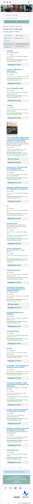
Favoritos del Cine (12, 450)
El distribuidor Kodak (13, 270)
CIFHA (4, 2)
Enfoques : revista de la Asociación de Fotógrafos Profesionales (18, 429)
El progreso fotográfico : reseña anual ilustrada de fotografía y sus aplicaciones (18, 384)
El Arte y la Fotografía (14, 249)
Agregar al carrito (15, 65)
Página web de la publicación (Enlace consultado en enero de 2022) (17, 236)
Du (8, 206)
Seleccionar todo (9, 44)
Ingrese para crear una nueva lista (14, 472)
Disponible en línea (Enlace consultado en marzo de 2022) (18, 397)
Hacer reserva (14, 159)
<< (4, 467)
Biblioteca (19, 26)
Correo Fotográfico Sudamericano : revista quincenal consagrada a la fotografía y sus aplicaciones (18, 139)
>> (27, 469)
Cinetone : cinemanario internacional (14, 70)
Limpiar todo (7, 47)
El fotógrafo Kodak (13, 331)
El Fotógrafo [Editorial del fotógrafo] (15, 313)
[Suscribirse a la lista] (21, 29)
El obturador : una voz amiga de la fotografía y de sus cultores (18, 366)
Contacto (10, 105)
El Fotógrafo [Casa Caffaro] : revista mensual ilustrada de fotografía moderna (16, 288)
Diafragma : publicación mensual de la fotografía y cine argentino (17, 188)
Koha (28, 503)
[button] (7, 2)
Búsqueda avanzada (9, 26)
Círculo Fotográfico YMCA (15, 88)
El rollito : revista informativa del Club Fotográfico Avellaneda (17, 410)
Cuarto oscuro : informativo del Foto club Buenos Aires (17, 168)
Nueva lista (9, 35)
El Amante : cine (12, 223)
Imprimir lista (19, 38)
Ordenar (7, 41)
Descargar (20, 35)
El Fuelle (9, 348)
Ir (16, 21)
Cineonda (10, 51)
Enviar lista (9, 38)
